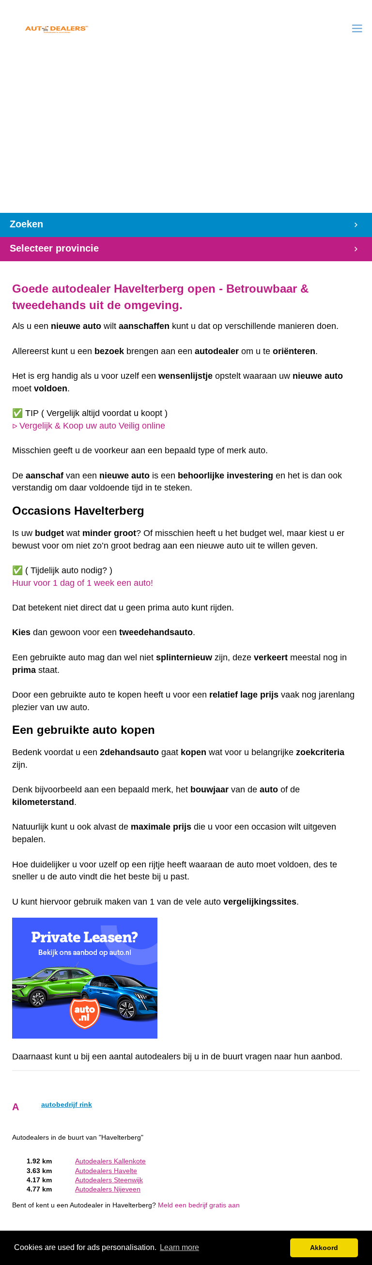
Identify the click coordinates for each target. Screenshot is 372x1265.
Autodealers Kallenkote (110, 1161)
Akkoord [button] (324, 1247)
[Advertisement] (186, 140)
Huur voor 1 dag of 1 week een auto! (82, 583)
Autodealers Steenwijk (109, 1180)
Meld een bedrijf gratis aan (199, 1205)
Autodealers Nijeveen (107, 1189)
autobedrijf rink (66, 1104)
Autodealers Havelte (106, 1171)
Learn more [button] (179, 1247)
